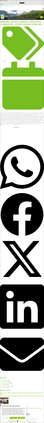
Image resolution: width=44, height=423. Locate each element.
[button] (43, 9)
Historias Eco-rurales (6, 386)
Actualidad (4, 61)
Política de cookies (31, 421)
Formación (4, 384)
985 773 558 (5, 0)
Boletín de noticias (6, 382)
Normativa (4, 387)
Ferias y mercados (6, 383)
